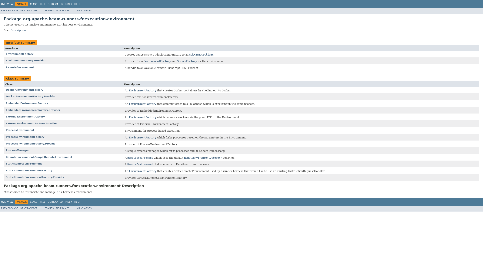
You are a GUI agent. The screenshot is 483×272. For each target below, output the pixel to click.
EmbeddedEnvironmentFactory (27, 103)
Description (18, 30)
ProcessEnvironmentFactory (25, 136)
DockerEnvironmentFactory (24, 89)
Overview (7, 4)
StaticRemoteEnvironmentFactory (29, 170)
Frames (49, 10)
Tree (42, 4)
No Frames (62, 10)
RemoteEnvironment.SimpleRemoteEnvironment (39, 157)
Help (77, 4)
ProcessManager (17, 150)
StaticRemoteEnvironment (24, 163)
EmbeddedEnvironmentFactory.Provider (33, 110)
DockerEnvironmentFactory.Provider (30, 96)
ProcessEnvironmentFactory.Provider (31, 143)
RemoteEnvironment (20, 67)
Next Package (29, 10)
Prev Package (9, 10)
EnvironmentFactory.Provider (26, 60)
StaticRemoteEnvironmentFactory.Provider (35, 177)
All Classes (84, 10)
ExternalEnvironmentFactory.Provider (31, 123)
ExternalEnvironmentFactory (25, 116)
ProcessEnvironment (20, 130)
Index (68, 4)
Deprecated (55, 4)
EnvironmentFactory (19, 54)
